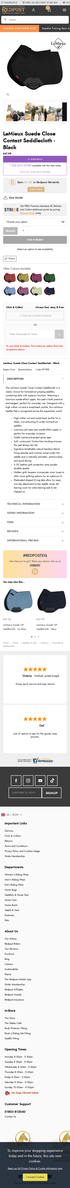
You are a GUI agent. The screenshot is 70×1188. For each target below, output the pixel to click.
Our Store (10, 1018)
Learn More (36, 189)
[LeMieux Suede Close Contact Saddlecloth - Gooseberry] (23, 278)
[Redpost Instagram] (35, 571)
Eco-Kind (9, 954)
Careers (9, 964)
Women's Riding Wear (17, 874)
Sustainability (11, 969)
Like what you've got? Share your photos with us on (35, 563)
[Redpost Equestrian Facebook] (16, 780)
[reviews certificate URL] (35, 760)
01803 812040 (15, 1111)
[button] (10, 259)
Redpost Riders (12, 944)
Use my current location (36, 315)
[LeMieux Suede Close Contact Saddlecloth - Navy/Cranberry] (49, 291)
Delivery (9, 831)
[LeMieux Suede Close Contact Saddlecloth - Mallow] (23, 291)
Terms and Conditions (16, 846)
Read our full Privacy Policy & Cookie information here (35, 1168)
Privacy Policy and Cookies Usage (22, 851)
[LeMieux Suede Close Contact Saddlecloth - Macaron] (36, 291)
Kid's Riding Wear (14, 885)
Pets (7, 920)
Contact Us (10, 1116)
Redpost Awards (13, 994)
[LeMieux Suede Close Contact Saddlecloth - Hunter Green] (49, 278)
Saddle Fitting (12, 1038)
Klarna (8, 974)
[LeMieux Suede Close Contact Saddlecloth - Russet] (10, 278)
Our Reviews (11, 949)
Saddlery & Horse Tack (17, 895)
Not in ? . (31, 341)
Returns (8, 841)
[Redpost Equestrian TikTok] (52, 780)
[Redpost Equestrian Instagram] (28, 780)
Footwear (9, 915)
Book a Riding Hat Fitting (18, 1033)
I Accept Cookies (35, 1177)
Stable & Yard (12, 910)
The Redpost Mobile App (18, 979)
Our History (11, 939)
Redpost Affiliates (14, 989)
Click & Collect (13, 836)
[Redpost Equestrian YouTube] (40, 780)
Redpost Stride (27, 213)
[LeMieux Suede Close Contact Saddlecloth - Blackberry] (36, 278)
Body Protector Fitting (16, 1028)
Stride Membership (15, 856)
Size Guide (16, 197)
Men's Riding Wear (15, 880)
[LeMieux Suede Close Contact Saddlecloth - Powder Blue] (10, 291)
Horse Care (11, 900)
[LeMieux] (58, 43)
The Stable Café (13, 1023)
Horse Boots (11, 905)
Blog (7, 959)
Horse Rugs (11, 890)
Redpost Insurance (14, 1000)
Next (63, 613)
